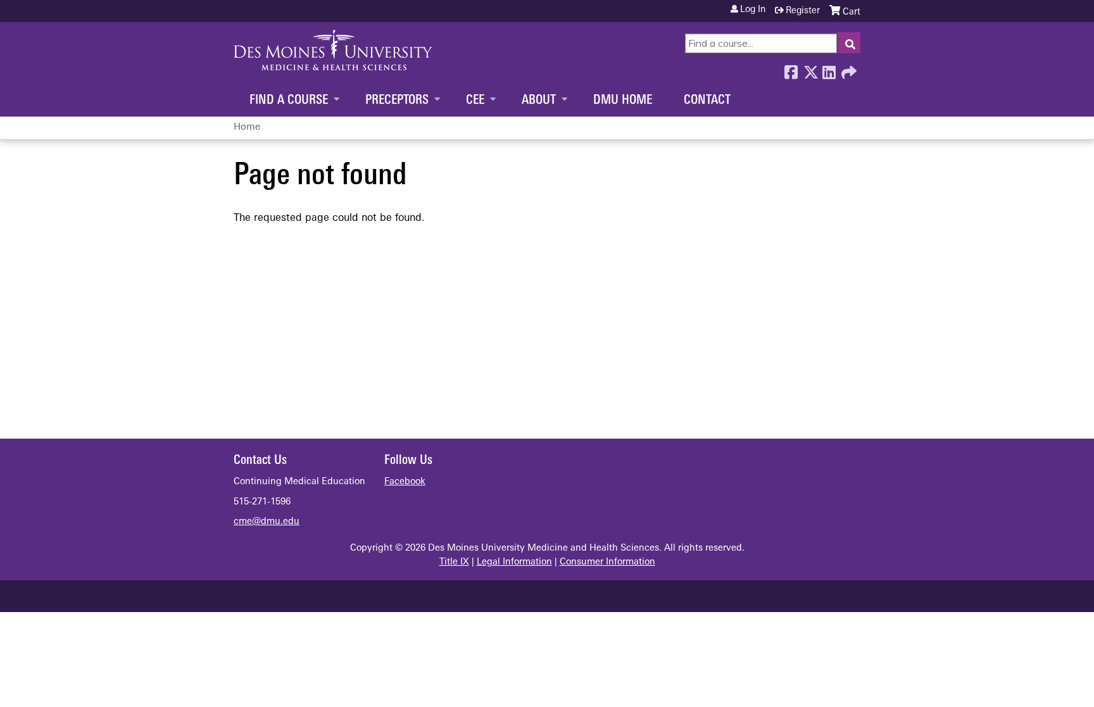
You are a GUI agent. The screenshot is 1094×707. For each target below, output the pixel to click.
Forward (847, 69)
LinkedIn (828, 69)
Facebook (790, 69)
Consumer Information (607, 562)
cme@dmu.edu (266, 522)
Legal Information (514, 562)
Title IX (454, 562)
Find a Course (288, 100)
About (539, 100)
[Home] (333, 50)
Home (247, 127)
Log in (752, 10)
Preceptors (397, 100)
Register (803, 11)
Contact (707, 100)
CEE (475, 100)
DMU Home (622, 100)
